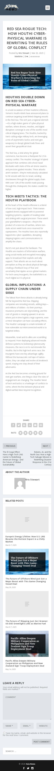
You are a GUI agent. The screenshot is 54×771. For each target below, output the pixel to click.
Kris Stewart (24, 53)
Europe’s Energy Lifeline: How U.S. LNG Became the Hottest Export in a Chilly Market (25, 539)
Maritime (19, 56)
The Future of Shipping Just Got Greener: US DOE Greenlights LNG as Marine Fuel (27, 622)
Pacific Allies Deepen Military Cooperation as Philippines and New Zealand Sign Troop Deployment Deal (25, 663)
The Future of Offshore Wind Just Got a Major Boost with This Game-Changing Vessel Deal (26, 581)
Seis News (30, 764)
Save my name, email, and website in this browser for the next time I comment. (27, 734)
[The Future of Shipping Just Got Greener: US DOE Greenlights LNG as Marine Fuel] (27, 604)
